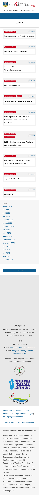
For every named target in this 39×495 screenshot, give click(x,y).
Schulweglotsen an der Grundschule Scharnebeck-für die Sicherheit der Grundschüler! (16, 120)
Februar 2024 (8, 260)
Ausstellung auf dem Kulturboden (15, 51)
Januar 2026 (7, 223)
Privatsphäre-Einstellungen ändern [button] (16, 410)
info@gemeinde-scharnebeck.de (22, 347)
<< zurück (19, 270)
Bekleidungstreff (9, 194)
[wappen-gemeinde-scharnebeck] (5, 4)
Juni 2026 (6, 213)
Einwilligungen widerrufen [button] (13, 417)
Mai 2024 (6, 253)
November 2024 (9, 243)
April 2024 (7, 256)
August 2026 (7, 206)
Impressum (9, 422)
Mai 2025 (6, 230)
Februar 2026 (8, 220)
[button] (19, 16)
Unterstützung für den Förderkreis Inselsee (19, 36)
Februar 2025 (8, 236)
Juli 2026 (6, 210)
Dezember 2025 (9, 226)
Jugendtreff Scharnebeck (13, 179)
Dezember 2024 (9, 240)
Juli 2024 (6, 246)
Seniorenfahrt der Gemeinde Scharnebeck (18, 101)
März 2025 (7, 233)
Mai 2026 (6, 216)
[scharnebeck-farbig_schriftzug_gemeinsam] (22, 4)
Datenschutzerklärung (25, 422)
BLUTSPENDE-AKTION (12, 85)
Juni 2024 (6, 250)
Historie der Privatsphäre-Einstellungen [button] (18, 414)
